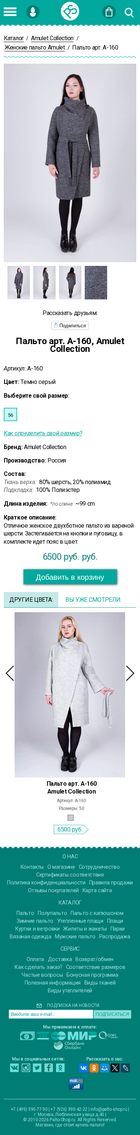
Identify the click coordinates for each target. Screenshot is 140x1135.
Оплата (35, 959)
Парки (118, 929)
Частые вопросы (42, 975)
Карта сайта (97, 890)
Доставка (60, 959)
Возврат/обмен (94, 959)
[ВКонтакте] (83, 1068)
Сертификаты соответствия (70, 875)
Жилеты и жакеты (85, 929)
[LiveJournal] (125, 1068)
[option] (18, 282)
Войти (44, 9)
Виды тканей (100, 983)
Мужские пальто (75, 937)
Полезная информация (53, 983)
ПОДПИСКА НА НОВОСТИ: (73, 1005)
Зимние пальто (35, 921)
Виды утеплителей (70, 991)
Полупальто (52, 913)
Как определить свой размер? (43, 433)
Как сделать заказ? (38, 967)
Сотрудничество (99, 867)
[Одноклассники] (94, 1068)
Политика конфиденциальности (46, 883)
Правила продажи (111, 883)
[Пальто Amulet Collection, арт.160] (70, 694)
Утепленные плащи (80, 921)
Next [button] (130, 673)
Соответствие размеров (95, 967)
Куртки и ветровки (37, 929)
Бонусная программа (92, 975)
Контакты (32, 867)
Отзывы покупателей (53, 890)
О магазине (61, 867)
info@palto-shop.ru (108, 1109)
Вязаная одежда (30, 937)
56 (10, 415)
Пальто (25, 913)
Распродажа (114, 937)
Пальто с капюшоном (97, 913)
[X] (115, 1068)
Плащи (115, 921)
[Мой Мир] (104, 1068)
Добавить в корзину (70, 577)
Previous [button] (10, 673)
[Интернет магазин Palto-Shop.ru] (70, 11)
